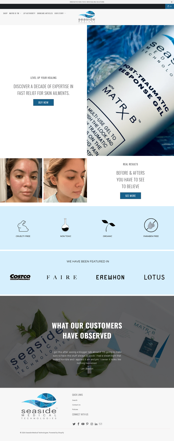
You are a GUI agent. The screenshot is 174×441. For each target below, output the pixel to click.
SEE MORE (130, 196)
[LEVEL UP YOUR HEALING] (130, 90)
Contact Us (76, 405)
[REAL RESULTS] (43, 180)
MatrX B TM (14, 13)
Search (74, 400)
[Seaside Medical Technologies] (87, 17)
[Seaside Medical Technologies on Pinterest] (87, 424)
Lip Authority (29, 13)
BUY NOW (43, 102)
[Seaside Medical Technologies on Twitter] (74, 424)
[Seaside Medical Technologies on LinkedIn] (96, 424)
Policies (75, 409)
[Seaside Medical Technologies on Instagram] (92, 424)
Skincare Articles (45, 13)
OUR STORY (59, 13)
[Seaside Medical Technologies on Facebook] (79, 424)
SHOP (5, 13)
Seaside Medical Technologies (37, 433)
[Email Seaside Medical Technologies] (101, 424)
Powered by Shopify (56, 433)
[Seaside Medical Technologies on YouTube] (83, 424)
